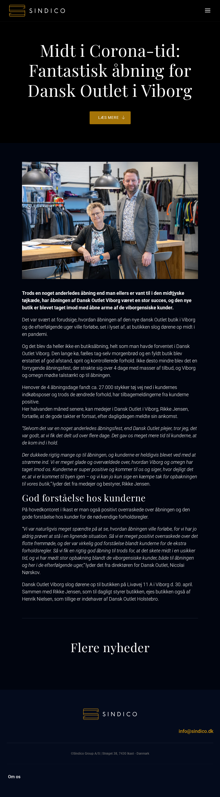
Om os (14, 777)
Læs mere (108, 117)
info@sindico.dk (196, 731)
